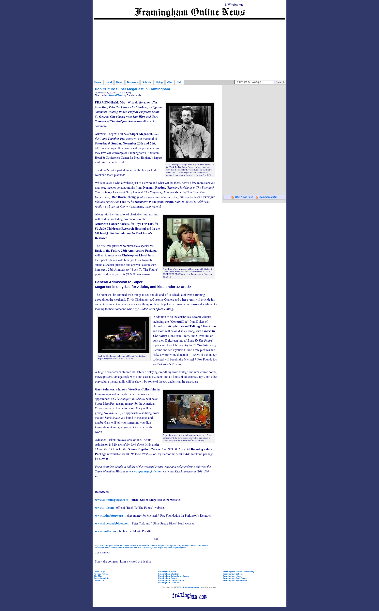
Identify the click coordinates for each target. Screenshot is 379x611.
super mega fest (150, 548)
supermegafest (179, 548)
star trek (138, 548)
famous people (157, 546)
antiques (109, 546)
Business (132, 82)
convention (144, 546)
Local (109, 82)
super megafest (165, 548)
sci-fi (107, 548)
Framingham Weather (168, 574)
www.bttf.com (104, 507)
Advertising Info (101, 578)
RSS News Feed (244, 197)
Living (159, 82)
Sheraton (129, 548)
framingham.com (191, 587)
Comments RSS (268, 197)
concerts (134, 546)
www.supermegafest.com (145, 471)
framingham (170, 546)
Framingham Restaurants (235, 580)
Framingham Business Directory (238, 572)
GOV (169, 82)
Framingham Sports (167, 578)
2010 (102, 546)
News (119, 82)
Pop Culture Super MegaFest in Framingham (132, 89)
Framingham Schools (233, 574)
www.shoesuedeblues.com (112, 523)
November (99, 548)
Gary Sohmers (183, 546)
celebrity (118, 546)
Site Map (98, 576)
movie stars (196, 546)
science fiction (117, 548)
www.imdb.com (105, 531)
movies (205, 546)
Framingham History (233, 576)
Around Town (115, 95)
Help (179, 82)
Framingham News (167, 572)
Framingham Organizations (171, 580)
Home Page (99, 572)
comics (126, 546)
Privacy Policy (101, 574)
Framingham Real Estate (235, 578)
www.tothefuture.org (109, 515)
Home (97, 82)
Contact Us (99, 580)
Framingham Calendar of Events (173, 576)
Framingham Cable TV (169, 582)
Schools (146, 82)
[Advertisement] (189, 50)
